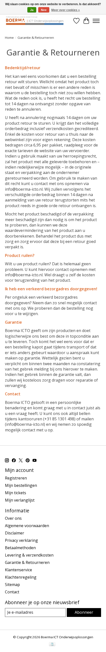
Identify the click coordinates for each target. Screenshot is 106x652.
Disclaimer (14, 533)
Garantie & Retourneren (27, 562)
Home (9, 37)
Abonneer (84, 612)
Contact (12, 592)
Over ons (13, 518)
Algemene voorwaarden (27, 525)
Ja (32, 10)
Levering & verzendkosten (29, 555)
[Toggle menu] (96, 21)
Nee (44, 10)
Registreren (16, 478)
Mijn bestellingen (21, 485)
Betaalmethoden (20, 547)
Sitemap (12, 584)
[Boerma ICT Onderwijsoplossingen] (35, 21)
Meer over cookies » (65, 10)
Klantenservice (18, 569)
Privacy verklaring (21, 540)
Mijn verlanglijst (20, 500)
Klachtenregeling (20, 577)
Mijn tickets (15, 492)
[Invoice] (52, 644)
